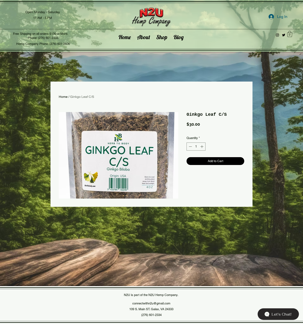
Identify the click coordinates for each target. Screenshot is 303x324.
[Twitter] (284, 35)
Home (63, 97)
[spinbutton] (196, 146)
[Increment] (202, 146)
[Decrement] (190, 146)
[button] (289, 34)
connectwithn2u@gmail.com (151, 303)
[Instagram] (277, 35)
